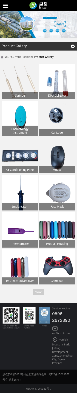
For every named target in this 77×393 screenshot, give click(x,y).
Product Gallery (43, 57)
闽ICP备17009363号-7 (39, 388)
